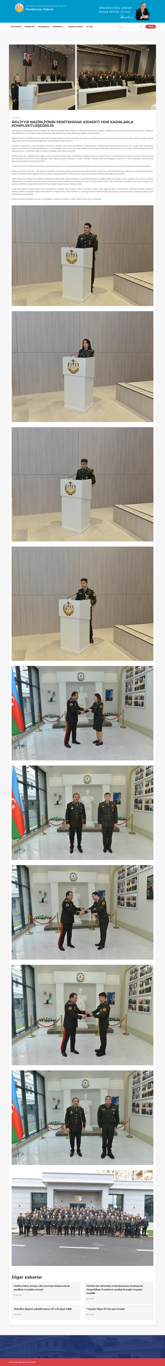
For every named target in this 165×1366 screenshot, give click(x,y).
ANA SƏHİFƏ (16, 27)
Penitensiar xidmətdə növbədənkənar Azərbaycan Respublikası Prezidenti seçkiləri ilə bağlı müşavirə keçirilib (114, 1290)
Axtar (150, 27)
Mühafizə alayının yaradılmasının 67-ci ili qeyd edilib (43, 1309)
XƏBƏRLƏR (30, 27)
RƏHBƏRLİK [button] (58, 27)
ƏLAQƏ (89, 27)
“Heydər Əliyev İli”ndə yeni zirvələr (105, 1309)
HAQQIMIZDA (44, 27)
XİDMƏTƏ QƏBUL (75, 27)
